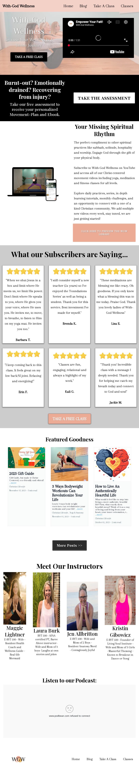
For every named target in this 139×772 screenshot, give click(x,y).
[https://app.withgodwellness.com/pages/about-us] (14, 598)
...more (12, 483)
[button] (26, 486)
